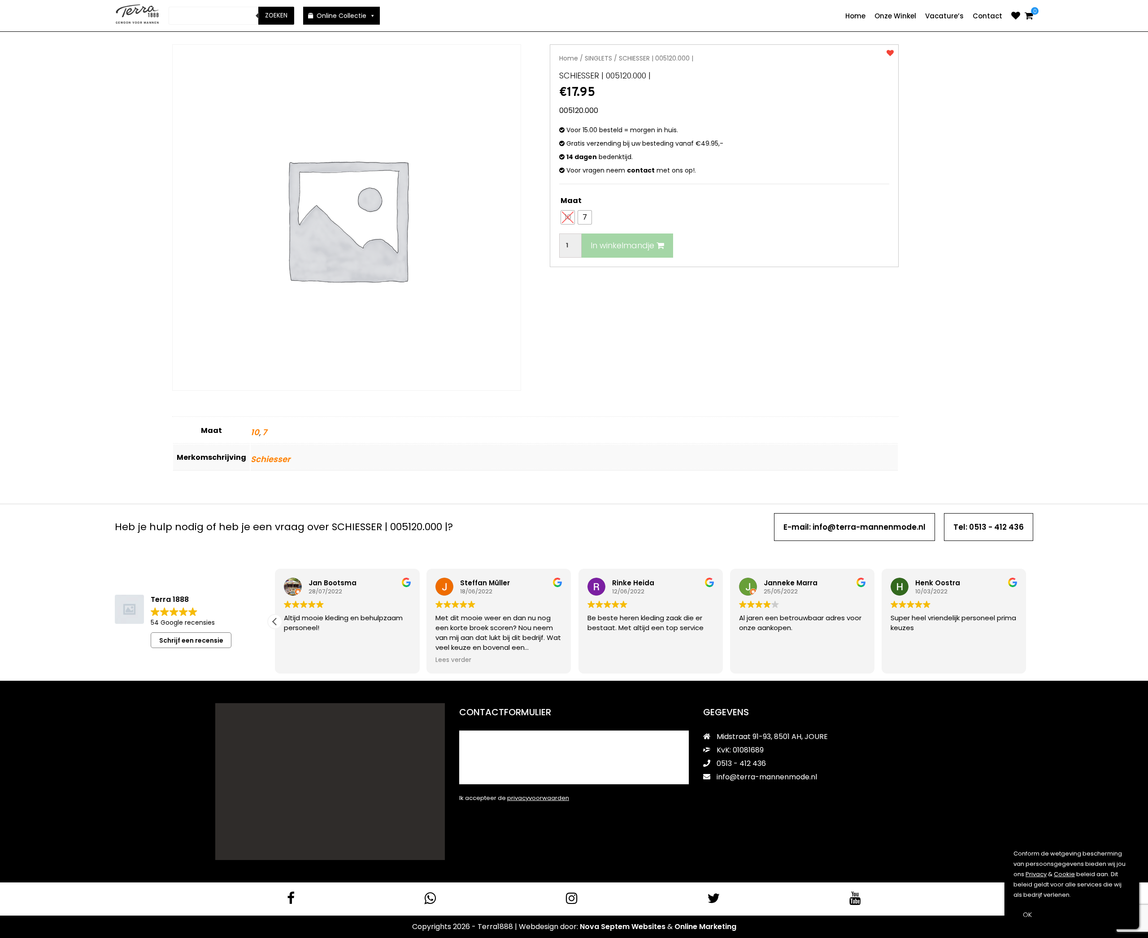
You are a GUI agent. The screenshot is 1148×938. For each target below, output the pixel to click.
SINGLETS (598, 58)
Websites (648, 926)
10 (255, 432)
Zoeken (276, 15)
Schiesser (270, 459)
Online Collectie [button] (341, 15)
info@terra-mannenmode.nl (767, 777)
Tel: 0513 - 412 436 (988, 527)
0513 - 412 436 (740, 763)
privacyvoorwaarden (538, 798)
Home (855, 16)
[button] (275, 621)
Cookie (1064, 874)
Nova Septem (605, 926)
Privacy (1036, 874)
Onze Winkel (895, 16)
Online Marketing (705, 926)
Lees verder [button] (453, 660)
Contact (987, 16)
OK (1027, 914)
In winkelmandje (624, 245)
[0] (1029, 15)
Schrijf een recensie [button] (191, 640)
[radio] (567, 217)
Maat (571, 200)
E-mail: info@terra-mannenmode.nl (854, 527)
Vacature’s (944, 16)
